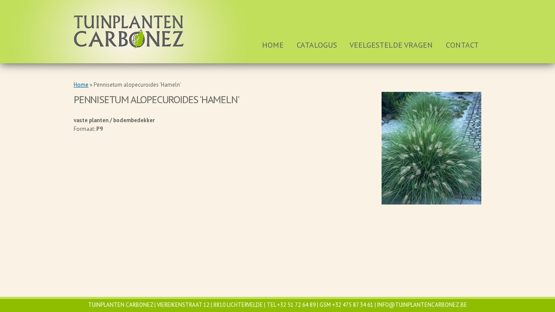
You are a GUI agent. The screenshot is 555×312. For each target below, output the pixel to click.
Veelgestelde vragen (391, 45)
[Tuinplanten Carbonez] (129, 32)
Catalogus (317, 45)
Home (273, 45)
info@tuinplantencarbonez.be (422, 305)
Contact (462, 45)
